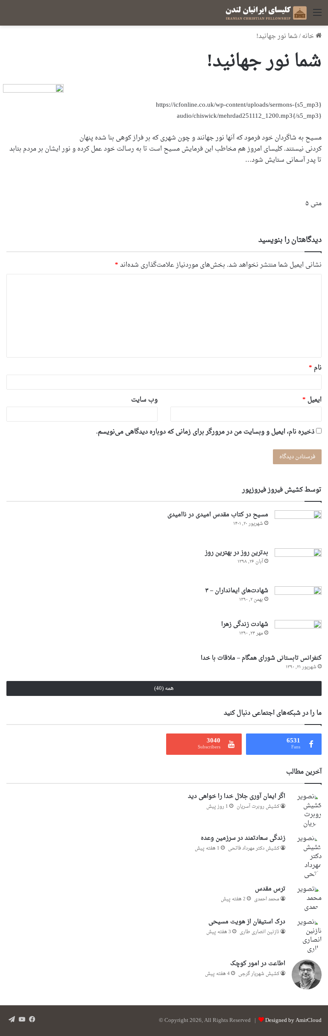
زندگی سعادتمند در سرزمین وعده (243, 838)
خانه (309, 36)
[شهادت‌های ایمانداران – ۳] (298, 600)
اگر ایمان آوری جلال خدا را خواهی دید (236, 796)
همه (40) (164, 688)
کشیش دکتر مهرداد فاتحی (253, 848)
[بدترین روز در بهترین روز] (298, 564)
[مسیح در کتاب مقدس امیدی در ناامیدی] (298, 526)
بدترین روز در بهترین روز (236, 553)
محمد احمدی (266, 899)
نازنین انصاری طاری (259, 932)
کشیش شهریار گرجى (258, 973)
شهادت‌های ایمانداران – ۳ (236, 591)
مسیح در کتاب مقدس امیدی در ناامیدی (217, 515)
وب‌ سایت (144, 400)
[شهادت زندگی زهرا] (298, 634)
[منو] (317, 16)
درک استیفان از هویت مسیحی (246, 922)
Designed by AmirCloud (293, 1020)
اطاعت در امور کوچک (257, 963)
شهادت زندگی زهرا (244, 624)
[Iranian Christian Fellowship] (266, 13)
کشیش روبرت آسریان (258, 806)
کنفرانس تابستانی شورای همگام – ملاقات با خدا (261, 658)
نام (315, 368)
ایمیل (312, 400)
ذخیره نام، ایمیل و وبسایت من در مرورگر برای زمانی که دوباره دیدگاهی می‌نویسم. (205, 432)
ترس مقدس (270, 889)
